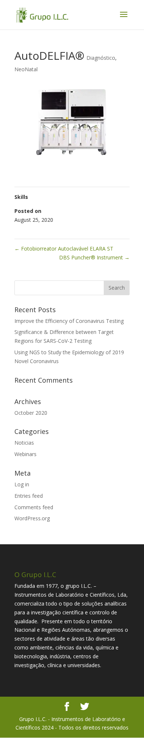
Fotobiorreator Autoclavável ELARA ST (63, 248)
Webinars (25, 454)
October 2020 (30, 412)
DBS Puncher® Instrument (94, 257)
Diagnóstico (100, 57)
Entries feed (28, 495)
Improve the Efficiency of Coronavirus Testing (69, 320)
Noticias (24, 442)
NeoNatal (26, 69)
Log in (21, 484)
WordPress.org (32, 518)
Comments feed (33, 507)
